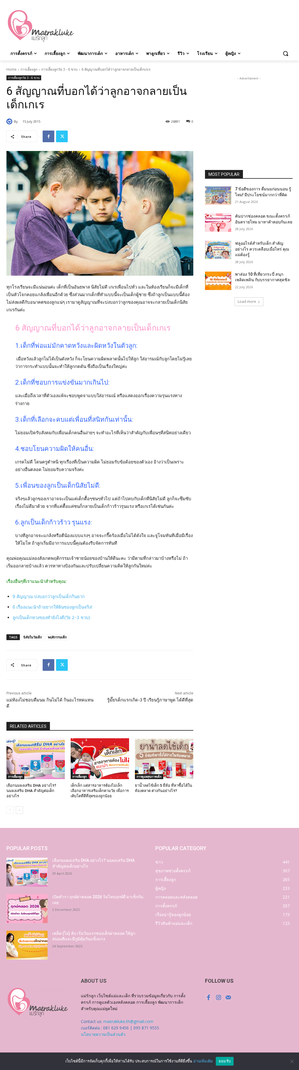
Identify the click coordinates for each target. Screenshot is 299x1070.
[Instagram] (218, 997)
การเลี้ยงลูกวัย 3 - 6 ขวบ (59, 69)
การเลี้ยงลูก (28, 69)
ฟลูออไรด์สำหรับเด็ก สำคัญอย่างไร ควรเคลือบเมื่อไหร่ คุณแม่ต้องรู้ (262, 249)
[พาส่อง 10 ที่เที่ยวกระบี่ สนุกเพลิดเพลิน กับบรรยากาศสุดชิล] (218, 281)
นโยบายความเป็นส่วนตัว (103, 1034)
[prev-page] (10, 810)
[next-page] (19, 810)
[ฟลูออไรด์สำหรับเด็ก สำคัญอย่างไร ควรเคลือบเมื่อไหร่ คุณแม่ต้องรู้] (218, 250)
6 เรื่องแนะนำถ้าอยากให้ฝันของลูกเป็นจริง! (52, 607)
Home (11, 69)
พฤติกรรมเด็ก (57, 637)
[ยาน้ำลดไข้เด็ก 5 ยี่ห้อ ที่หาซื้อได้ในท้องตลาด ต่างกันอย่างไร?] (164, 758)
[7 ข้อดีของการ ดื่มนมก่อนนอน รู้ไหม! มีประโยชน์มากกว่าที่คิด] (218, 195)
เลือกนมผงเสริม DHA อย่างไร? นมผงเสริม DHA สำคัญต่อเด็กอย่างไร (31, 790)
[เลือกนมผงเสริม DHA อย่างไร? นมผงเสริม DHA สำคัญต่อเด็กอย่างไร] (35, 758)
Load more (247, 301)
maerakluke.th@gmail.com (128, 1021)
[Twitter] (62, 136)
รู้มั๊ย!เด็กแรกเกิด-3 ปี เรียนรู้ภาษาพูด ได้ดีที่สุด (150, 700)
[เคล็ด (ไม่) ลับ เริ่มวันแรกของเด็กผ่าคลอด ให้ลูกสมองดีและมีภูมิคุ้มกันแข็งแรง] (27, 945)
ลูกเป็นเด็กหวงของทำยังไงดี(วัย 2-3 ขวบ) (51, 617)
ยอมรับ (225, 1061)
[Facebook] (48, 136)
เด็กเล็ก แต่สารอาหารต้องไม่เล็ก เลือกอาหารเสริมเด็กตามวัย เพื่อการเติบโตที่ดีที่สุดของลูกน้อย (100, 790)
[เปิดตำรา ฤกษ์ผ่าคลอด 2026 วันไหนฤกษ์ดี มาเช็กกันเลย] (27, 908)
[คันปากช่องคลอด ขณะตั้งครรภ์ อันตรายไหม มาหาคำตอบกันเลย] (218, 222)
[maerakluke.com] (40, 26)
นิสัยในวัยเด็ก (32, 637)
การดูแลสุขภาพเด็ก (149, 776)
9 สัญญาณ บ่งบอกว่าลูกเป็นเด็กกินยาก (49, 596)
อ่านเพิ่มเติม (203, 1061)
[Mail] (228, 997)
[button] (286, 53)
